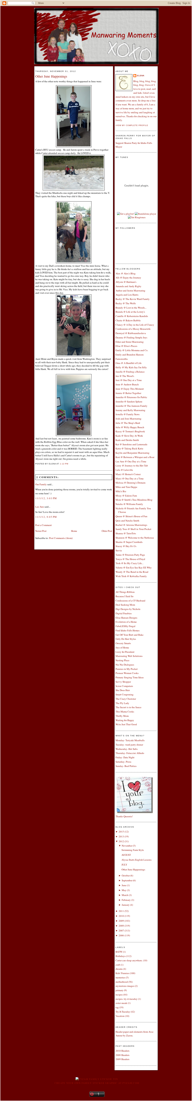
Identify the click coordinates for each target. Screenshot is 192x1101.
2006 (121, 935)
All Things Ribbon (125, 592)
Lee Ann (39, 506)
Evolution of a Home (126, 621)
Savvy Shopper (123, 681)
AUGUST (126, 855)
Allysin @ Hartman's (126, 282)
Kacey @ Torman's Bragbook (130, 431)
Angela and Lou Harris (127, 294)
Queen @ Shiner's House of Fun (131, 516)
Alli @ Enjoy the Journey (128, 277)
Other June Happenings (51, 76)
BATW (119, 951)
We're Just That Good (126, 724)
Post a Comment (43, 525)
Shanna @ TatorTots (126, 533)
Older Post (107, 531)
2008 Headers (122, 1055)
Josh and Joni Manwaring (128, 418)
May (124, 890)
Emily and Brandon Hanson (130, 354)
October (126, 875)
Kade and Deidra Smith (127, 440)
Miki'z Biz (121, 491)
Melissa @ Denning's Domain (131, 482)
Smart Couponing (125, 694)
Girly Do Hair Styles (126, 639)
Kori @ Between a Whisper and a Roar (135, 457)
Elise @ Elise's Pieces (126, 346)
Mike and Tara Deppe (126, 487)
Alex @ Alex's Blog (126, 273)
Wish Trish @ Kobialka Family (131, 576)
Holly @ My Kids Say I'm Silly (131, 367)
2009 (121, 920)
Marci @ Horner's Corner (128, 474)
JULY (124, 864)
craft (118, 964)
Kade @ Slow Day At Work (129, 435)
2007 (121, 930)
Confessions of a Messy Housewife (133, 329)
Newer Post (40, 531)
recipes (119, 994)
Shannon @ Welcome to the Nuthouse (135, 537)
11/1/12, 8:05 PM (46, 516)
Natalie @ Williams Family (129, 504)
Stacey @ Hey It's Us (126, 546)
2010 (121, 916)
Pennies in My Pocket (127, 669)
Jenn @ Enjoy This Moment (130, 388)
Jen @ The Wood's (125, 376)
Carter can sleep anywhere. (129, 960)
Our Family (41, 484)
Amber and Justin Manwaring (130, 290)
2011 (121, 911)
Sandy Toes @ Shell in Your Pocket (133, 529)
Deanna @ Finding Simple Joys (131, 337)
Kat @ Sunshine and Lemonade (131, 444)
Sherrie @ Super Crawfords (129, 542)
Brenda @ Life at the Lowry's (130, 311)
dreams (119, 968)
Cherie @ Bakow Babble (128, 320)
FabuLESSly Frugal (125, 626)
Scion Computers (124, 686)
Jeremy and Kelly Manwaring (130, 410)
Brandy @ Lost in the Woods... (131, 307)
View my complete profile (132, 125)
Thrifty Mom (122, 716)
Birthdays (120, 956)
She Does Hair (123, 690)
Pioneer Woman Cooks (127, 673)
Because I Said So (125, 596)
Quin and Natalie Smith (127, 520)
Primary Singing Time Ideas (130, 677)
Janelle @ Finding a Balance (130, 371)
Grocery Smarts (123, 643)
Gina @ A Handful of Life (129, 363)
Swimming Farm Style (133, 850)
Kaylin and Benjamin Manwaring (132, 452)
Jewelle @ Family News (128, 414)
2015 (121, 831)
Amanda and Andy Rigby (128, 286)
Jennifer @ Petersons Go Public (131, 397)
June (124, 885)
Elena (140, 76)
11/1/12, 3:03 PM (46, 498)
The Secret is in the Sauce (128, 707)
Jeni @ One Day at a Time (129, 380)
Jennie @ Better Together (128, 393)
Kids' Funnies (122, 973)
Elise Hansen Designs (126, 617)
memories (120, 977)
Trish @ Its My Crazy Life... (129, 563)
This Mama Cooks (125, 711)
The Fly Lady (122, 703)
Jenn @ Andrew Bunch (127, 384)
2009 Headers (122, 1059)
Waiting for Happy (125, 720)
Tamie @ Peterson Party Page (130, 554)
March (125, 895)
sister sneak (121, 1003)
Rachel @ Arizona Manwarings (131, 525)
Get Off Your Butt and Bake (129, 634)
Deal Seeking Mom (125, 604)
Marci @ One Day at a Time (130, 478)
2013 (121, 836)
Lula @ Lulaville (124, 470)
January (126, 904)
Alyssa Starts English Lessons (137, 859)
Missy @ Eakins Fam (126, 495)
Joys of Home (122, 647)
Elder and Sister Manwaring (130, 341)
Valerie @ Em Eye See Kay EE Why (134, 567)
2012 (121, 841)
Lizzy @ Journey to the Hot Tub (132, 465)
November (127, 845)
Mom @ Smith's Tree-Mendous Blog (134, 499)
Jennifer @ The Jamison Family (131, 405)
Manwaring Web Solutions (129, 656)
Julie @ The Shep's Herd (128, 423)
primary (119, 990)
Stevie (119, 550)
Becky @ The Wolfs (126, 303)
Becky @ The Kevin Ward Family (133, 299)
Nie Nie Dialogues (125, 664)
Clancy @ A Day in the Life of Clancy (135, 324)
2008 (121, 925)
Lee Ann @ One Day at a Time (131, 461)
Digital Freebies (124, 613)
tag (117, 1007)
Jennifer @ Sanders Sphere (129, 401)
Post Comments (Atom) (61, 538)
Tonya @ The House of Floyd (130, 559)
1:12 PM (64, 464)
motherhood (122, 981)
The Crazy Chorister (126, 698)
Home (74, 531)
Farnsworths (122, 359)
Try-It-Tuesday (123, 1011)
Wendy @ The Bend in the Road (132, 572)
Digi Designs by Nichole (128, 609)
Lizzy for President (125, 652)
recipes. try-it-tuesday (126, 999)
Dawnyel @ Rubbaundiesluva (131, 333)
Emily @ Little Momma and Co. (132, 350)
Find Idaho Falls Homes (128, 630)
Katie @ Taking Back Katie (129, 448)
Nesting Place (122, 660)
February (126, 900)
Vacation (120, 1016)
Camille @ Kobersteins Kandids (132, 316)
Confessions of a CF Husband (130, 600)
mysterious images (125, 986)
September (127, 880)
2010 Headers (122, 1050)
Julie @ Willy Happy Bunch (130, 427)
